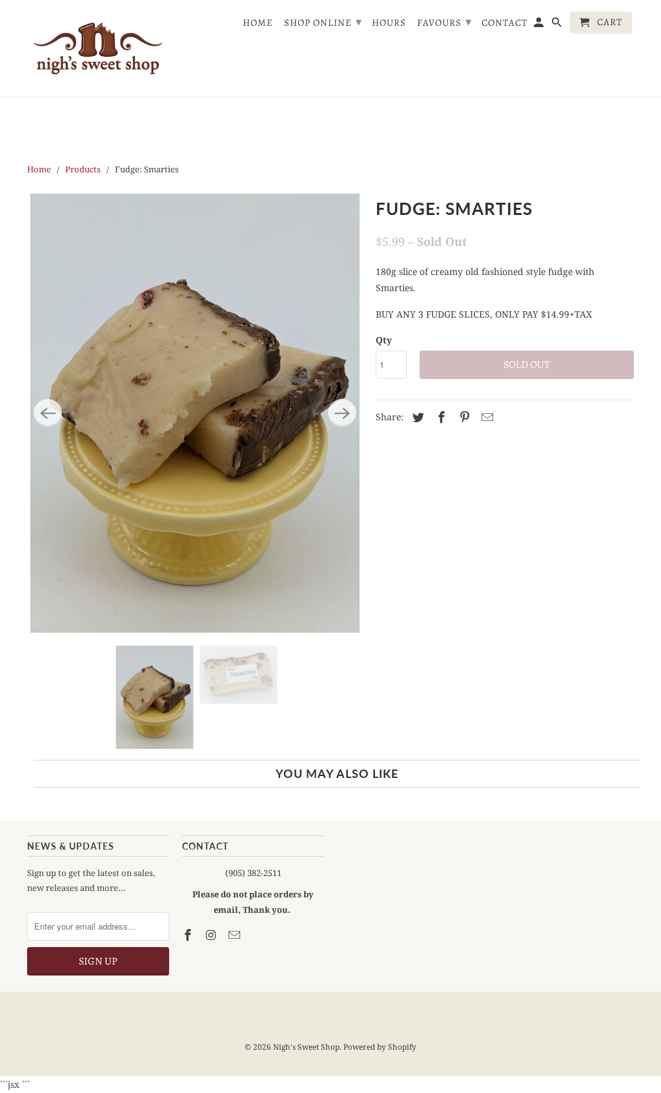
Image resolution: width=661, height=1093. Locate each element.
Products (83, 169)
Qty (384, 340)
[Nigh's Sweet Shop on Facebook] (189, 935)
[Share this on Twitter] (416, 417)
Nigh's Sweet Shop (306, 1046)
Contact (504, 23)
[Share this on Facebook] (439, 417)
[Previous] (48, 413)
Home (258, 23)
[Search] (558, 25)
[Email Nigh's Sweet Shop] (236, 935)
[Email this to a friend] (485, 417)
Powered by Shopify (379, 1046)
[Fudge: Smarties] (195, 413)
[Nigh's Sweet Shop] (98, 48)
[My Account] (539, 25)
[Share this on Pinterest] (463, 417)
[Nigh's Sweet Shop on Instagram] (212, 935)
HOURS (389, 23)
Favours (444, 22)
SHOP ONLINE (323, 22)
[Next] (342, 413)
